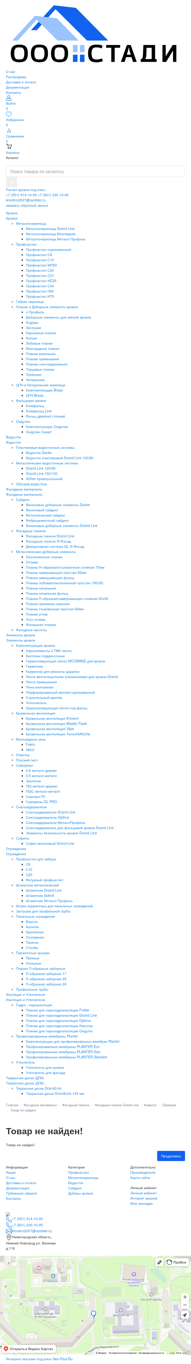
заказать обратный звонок (27, 205)
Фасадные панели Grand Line (117, 1105)
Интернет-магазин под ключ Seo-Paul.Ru (39, 1358)
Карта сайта (140, 1177)
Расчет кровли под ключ (25, 189)
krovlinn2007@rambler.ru (26, 199)
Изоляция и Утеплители (25, 999)
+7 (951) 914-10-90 (21, 194)
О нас (10, 71)
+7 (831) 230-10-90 (53, 194)
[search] (11, 182)
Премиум (169, 1105)
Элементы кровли (20, 640)
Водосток (13, 442)
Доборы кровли (80, 1193)
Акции (11, 1172)
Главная (12, 1105)
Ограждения (16, 853)
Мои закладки (141, 1203)
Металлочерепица (83, 1177)
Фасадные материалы (24, 494)
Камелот (150, 1105)
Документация (17, 87)
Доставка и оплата (21, 81)
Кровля (12, 218)
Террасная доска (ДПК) (25, 1082)
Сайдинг (75, 1187)
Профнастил (78, 1172)
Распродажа (16, 76)
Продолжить (171, 1155)
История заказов (143, 1198)
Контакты (13, 92)
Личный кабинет (143, 1192)
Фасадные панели (75, 1105)
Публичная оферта (21, 1193)
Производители (142, 1172)
